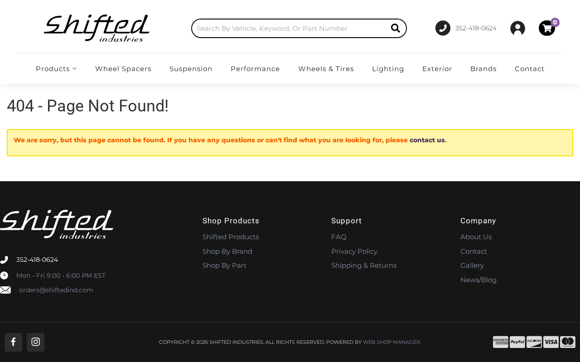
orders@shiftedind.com (56, 290)
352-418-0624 (37, 260)
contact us (427, 140)
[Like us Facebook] (13, 342)
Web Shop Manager (391, 342)
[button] (299, 28)
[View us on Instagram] (35, 342)
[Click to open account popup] (518, 28)
